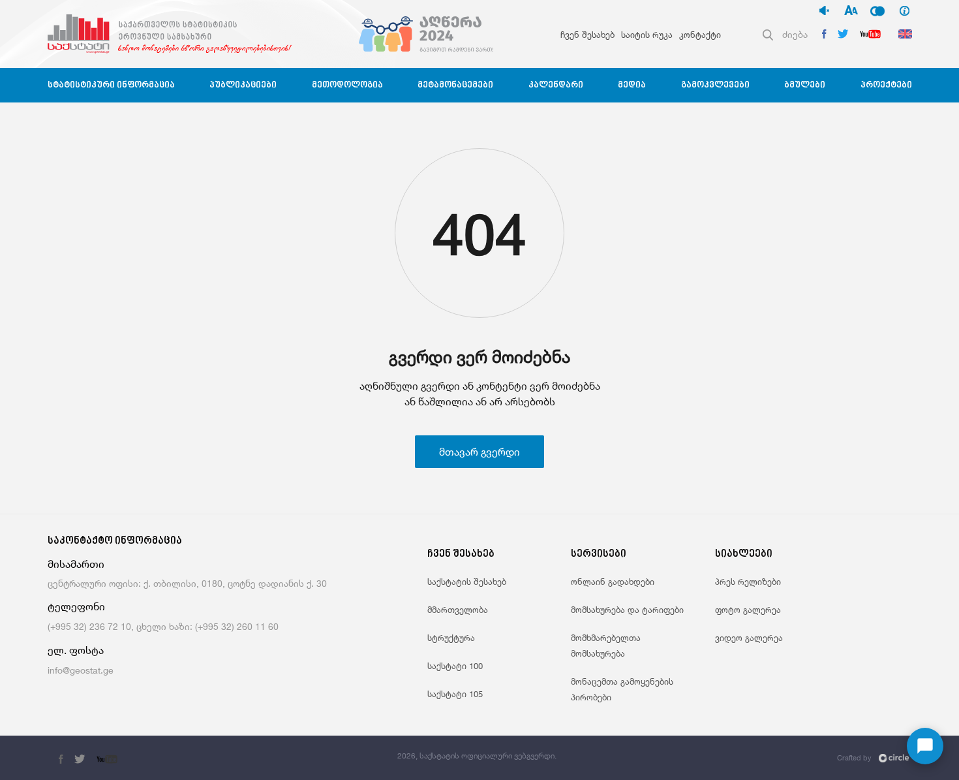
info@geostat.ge (81, 670)
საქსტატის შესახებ (466, 581)
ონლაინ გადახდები (612, 581)
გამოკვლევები (715, 85)
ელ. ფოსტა (76, 650)
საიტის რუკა (647, 34)
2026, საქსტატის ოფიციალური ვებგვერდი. (476, 755)
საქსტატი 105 (455, 694)
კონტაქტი (700, 34)
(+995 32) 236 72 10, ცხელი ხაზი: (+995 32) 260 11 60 (163, 626)
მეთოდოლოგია (347, 85)
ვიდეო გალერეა (749, 637)
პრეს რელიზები (748, 581)
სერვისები (598, 554)
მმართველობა (457, 609)
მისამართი (76, 564)
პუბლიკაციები (243, 85)
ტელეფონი (76, 607)
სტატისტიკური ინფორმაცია (111, 85)
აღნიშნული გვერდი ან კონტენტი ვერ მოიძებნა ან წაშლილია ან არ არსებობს (479, 393)
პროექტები (886, 85)
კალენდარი (555, 85)
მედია (632, 85)
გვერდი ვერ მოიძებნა (479, 357)
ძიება (795, 34)
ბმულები (804, 85)
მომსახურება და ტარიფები (627, 609)
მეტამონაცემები (455, 85)
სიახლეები (743, 554)
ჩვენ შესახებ (587, 34)
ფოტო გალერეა (748, 609)
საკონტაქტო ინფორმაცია (115, 541)
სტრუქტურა (451, 637)
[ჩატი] (925, 746)
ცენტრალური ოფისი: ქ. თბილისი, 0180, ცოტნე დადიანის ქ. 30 (187, 583)
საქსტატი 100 (455, 666)
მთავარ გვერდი (479, 451)
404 (479, 234)
